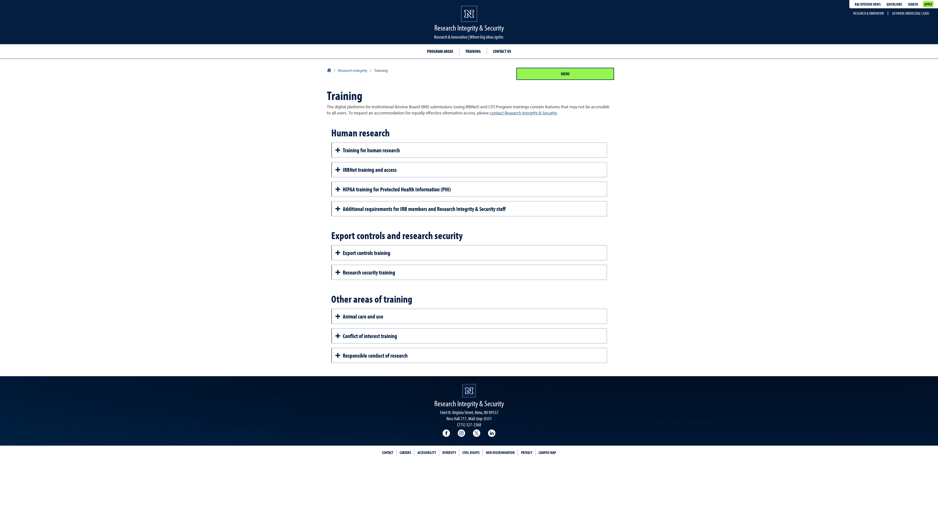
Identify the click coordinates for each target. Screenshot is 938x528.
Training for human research (371, 150)
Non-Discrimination (500, 452)
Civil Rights (471, 452)
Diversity (449, 452)
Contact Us (502, 51)
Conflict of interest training (370, 336)
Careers (405, 452)
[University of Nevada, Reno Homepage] (469, 390)
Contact (387, 452)
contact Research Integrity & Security (523, 113)
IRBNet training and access (370, 169)
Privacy (526, 452)
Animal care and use (363, 316)
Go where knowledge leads (910, 13)
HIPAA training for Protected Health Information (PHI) (397, 189)
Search (913, 4)
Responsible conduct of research (375, 355)
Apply (928, 4)
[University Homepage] (329, 71)
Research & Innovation (868, 13)
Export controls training (366, 252)
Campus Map (547, 452)
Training (473, 51)
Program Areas (440, 51)
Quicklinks (894, 4)
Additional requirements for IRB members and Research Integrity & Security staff (424, 208)
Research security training (369, 272)
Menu (565, 74)
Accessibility (426, 452)
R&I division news (868, 4)
